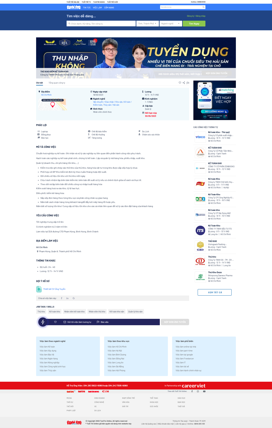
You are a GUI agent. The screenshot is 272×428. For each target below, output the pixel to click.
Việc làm (97, 7)
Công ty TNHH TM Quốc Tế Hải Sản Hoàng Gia (62, 74)
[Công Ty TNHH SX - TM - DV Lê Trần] (200, 261)
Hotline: (196, 424)
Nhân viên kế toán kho (74, 311)
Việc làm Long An (115, 362)
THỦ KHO (212, 241)
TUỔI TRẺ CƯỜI (112, 2)
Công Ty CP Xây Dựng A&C (219, 213)
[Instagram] (198, 391)
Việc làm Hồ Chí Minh (117, 346)
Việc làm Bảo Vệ (47, 354)
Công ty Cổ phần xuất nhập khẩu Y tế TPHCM (220, 135)
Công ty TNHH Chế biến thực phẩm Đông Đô (220, 182)
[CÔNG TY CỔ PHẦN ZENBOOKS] (200, 168)
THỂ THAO (154, 398)
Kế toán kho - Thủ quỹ (219, 132)
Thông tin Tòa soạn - (181, 421)
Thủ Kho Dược (215, 272)
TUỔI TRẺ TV (86, 2)
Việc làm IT (181, 362)
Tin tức (87, 7)
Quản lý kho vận (135, 311)
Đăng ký (190, 16)
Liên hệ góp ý (180, 424)
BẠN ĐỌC (181, 402)
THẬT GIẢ (181, 406)
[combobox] (101, 23)
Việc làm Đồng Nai (116, 358)
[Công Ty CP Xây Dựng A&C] (200, 214)
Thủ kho (41, 311)
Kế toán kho (54, 311)
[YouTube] (204, 391)
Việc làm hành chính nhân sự (188, 370)
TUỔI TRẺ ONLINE (73, 2)
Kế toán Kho (214, 178)
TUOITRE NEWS (99, 2)
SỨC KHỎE (154, 406)
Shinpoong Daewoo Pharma (220, 275)
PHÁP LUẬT (71, 410)
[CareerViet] (193, 385)
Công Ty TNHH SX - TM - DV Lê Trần (221, 260)
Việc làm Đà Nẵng (116, 366)
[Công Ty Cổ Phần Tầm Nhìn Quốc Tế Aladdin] (200, 152)
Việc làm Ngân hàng (49, 358)
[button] (180, 83)
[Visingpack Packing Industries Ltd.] (200, 246)
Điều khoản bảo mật (166, 424)
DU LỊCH (97, 410)
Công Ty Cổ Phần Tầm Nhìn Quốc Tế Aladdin (219, 151)
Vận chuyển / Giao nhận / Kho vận (108, 102)
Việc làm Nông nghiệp (49, 362)
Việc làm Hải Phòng (116, 370)
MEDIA (69, 398)
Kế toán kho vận (117, 311)
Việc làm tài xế (182, 366)
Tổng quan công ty (57, 82)
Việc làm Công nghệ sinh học (53, 366)
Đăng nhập (200, 16)
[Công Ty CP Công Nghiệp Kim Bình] (200, 199)
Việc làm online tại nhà (186, 346)
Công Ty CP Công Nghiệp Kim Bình (221, 197)
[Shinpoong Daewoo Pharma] (200, 277)
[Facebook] (192, 391)
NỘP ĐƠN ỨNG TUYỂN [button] (216, 73)
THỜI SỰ (70, 402)
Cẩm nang (109, 7)
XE (95, 406)
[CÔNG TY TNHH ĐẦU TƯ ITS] (200, 230)
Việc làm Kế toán (47, 346)
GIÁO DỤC (181, 398)
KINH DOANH (99, 398)
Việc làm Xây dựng (48, 350)
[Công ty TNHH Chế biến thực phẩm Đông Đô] (200, 183)
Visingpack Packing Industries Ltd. (216, 244)
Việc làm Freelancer (185, 358)
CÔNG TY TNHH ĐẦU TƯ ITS (220, 229)
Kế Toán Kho (214, 194)
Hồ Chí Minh (46, 95)
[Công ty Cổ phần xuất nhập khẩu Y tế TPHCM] (200, 137)
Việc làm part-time (184, 350)
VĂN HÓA (125, 402)
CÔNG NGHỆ (99, 402)
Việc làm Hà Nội (115, 350)
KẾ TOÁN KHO (215, 147)
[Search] (204, 7)
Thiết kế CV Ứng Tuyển (54, 289)
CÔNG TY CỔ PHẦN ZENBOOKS (221, 166)
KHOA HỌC (154, 402)
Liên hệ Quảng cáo (148, 424)
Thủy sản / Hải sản (111, 105)
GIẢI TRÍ (125, 406)
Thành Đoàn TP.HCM (197, 421)
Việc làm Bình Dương (117, 354)
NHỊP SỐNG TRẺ (128, 398)
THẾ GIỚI (70, 406)
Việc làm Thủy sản (48, 370)
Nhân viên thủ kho (97, 311)
